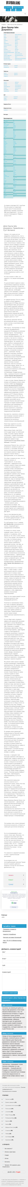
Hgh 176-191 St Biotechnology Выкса (12, 941)
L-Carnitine (8, 1111)
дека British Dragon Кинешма (14, 441)
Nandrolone (8, 1140)
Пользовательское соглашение (9, 1091)
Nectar (7, 1124)
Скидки (8, 10)
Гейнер (7, 1133)
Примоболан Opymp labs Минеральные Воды (13, 384)
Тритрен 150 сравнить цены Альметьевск (11, 1166)
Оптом (13, 10)
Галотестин (8, 1099)
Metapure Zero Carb (10, 1127)
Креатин (7, 1121)
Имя (4, 952)
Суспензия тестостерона (11, 1105)
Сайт (3, 965)
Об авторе (14, 907)
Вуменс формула (9, 1102)
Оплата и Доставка (18, 7)
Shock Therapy (9, 1115)
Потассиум (8, 1108)
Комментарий (6, 972)
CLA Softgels (8, 1136)
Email (4, 959)
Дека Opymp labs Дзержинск (15, 24)
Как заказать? (8, 7)
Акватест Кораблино (9, 934)
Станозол (7, 1130)
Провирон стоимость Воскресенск (9, 930)
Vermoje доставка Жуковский (12, 937)
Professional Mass (9, 1118)
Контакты (19, 10)
